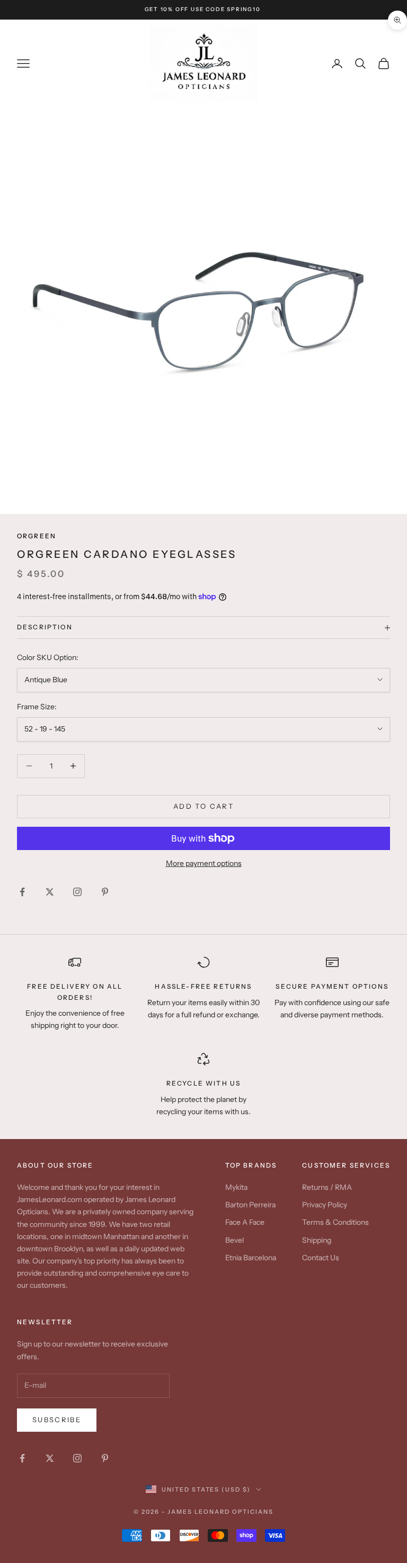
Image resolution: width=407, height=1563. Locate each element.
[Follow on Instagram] (77, 892)
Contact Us (320, 1257)
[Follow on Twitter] (50, 892)
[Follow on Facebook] (22, 892)
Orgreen (36, 536)
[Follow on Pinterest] (105, 892)
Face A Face (244, 1222)
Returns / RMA (327, 1187)
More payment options (204, 863)
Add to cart (203, 806)
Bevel (234, 1240)
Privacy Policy (324, 1204)
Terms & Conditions (335, 1222)
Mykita (236, 1187)
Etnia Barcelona (250, 1257)
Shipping (316, 1240)
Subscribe (56, 1419)
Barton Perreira (250, 1204)
